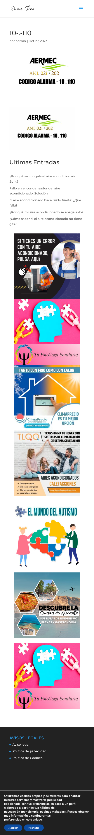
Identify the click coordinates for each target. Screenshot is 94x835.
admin (21, 41)
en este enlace (32, 820)
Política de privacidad (29, 751)
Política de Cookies (27, 758)
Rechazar (33, 828)
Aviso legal (20, 745)
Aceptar (13, 828)
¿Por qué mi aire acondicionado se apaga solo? (46, 212)
